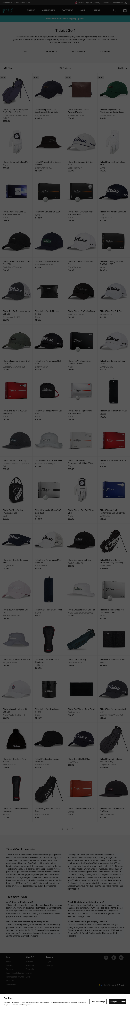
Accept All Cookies (118, 1001)
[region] (65, 1002)
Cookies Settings (98, 1001)
